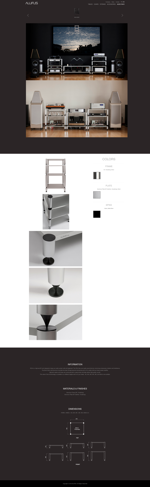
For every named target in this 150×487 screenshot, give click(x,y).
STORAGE (103, 4)
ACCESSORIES (111, 4)
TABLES (90, 4)
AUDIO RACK (120, 4)
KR (121, 2)
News (113, 2)
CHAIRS (96, 4)
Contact (117, 2)
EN (123, 2)
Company (108, 2)
